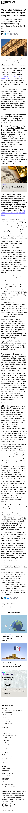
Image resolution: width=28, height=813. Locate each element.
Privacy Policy (20, 799)
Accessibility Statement (8, 799)
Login (12, 810)
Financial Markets (6, 607)
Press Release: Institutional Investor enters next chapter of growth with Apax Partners (13, 692)
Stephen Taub (4, 640)
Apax (9, 695)
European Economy (11, 603)
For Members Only (6, 634)
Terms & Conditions (15, 795)
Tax (3, 603)
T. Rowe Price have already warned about (13, 213)
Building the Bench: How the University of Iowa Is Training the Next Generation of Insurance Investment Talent (12, 666)
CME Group (11, 191)
